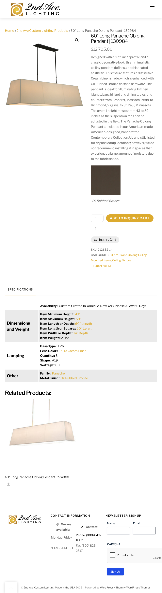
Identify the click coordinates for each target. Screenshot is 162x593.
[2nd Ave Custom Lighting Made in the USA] (35, 8)
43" (77, 314)
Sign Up (115, 571)
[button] (76, 40)
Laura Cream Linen (72, 351)
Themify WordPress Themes (133, 587)
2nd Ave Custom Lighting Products (42, 31)
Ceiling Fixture (121, 260)
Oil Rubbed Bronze (74, 378)
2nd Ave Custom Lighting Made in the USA (49, 587)
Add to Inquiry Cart (130, 218)
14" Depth (80, 333)
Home (9, 31)
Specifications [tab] (20, 289)
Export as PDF (102, 266)
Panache (58, 373)
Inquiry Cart (107, 240)
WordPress (107, 587)
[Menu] (152, 6)
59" (78, 319)
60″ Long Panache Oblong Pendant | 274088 (37, 477)
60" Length (83, 324)
